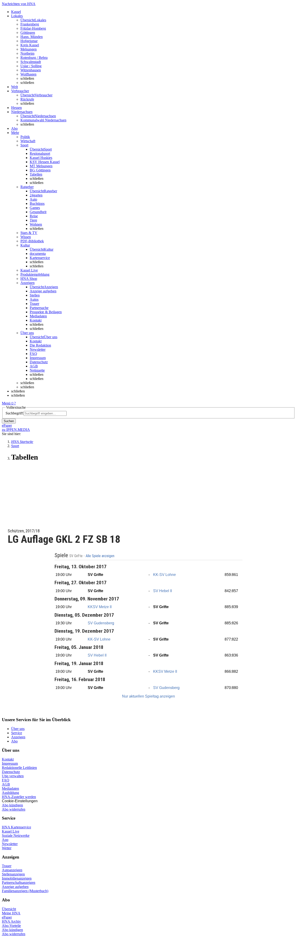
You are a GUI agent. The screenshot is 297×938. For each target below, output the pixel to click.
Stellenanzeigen (13, 874)
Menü (6, 403)
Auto (33, 199)
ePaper (7, 917)
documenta (38, 254)
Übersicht (9, 909)
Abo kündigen (12, 805)
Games (35, 208)
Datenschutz (39, 362)
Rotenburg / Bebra (34, 58)
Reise (34, 216)
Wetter (6, 848)
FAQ (33, 354)
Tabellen (36, 174)
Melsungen (28, 49)
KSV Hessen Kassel (45, 162)
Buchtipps (37, 203)
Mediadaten (38, 316)
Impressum (38, 358)
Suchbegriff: (15, 413)
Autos (34, 299)
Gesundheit (38, 212)
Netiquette (37, 370)
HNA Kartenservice (16, 827)
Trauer (34, 304)
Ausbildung (10, 793)
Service (16, 733)
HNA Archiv (11, 921)
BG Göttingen (40, 170)
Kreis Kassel (29, 45)
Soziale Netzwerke (15, 835)
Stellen (35, 295)
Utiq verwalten (13, 776)
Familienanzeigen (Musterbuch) (25, 891)
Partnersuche (39, 308)
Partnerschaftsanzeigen (18, 882)
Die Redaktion (40, 345)
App (5, 840)
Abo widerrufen (13, 809)
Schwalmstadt (30, 62)
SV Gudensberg (101, 623)
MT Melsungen (41, 166)
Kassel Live (10, 831)
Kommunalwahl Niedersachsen (43, 120)
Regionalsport (40, 153)
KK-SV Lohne (164, 575)
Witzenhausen (30, 70)
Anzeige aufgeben (43, 291)
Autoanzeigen (12, 870)
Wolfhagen (28, 74)
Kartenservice (40, 258)
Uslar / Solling (31, 66)
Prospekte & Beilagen (46, 312)
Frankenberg (29, 24)
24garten (36, 195)
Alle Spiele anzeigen (100, 556)
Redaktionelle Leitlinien (19, 768)
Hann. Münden (31, 37)
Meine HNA (11, 913)
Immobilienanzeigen (17, 878)
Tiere (33, 220)
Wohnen (36, 224)
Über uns (18, 729)
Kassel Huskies (41, 158)
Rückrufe (27, 99)
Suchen (9, 421)
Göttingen (27, 33)
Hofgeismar (29, 41)
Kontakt (36, 320)
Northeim (27, 53)
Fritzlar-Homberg (33, 28)
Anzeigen (18, 737)
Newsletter (37, 349)
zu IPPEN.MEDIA (16, 430)
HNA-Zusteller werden (19, 797)
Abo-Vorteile (11, 926)
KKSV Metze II (100, 607)
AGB (34, 366)
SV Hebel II (162, 591)
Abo (14, 741)
